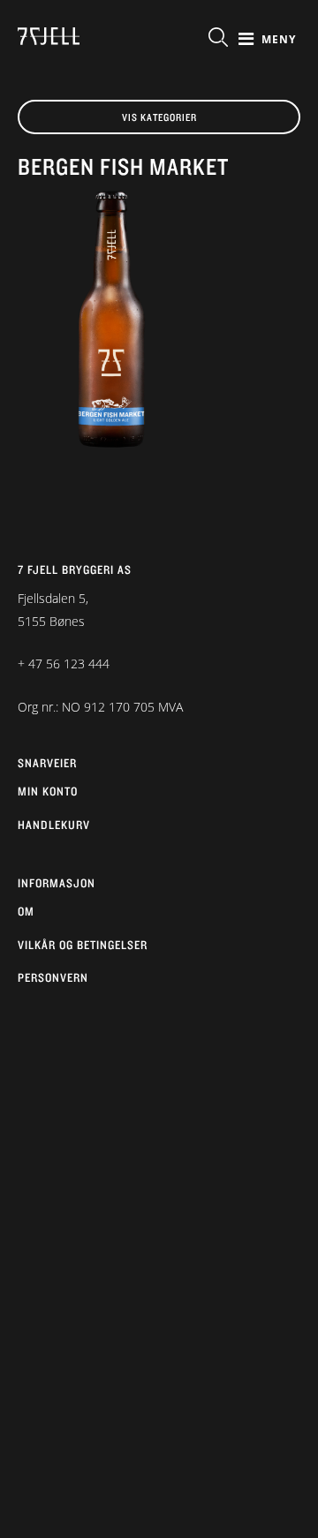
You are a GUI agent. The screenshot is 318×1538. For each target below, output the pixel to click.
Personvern (53, 977)
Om (26, 911)
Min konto (48, 791)
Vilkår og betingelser (83, 945)
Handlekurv (54, 825)
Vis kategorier (159, 117)
